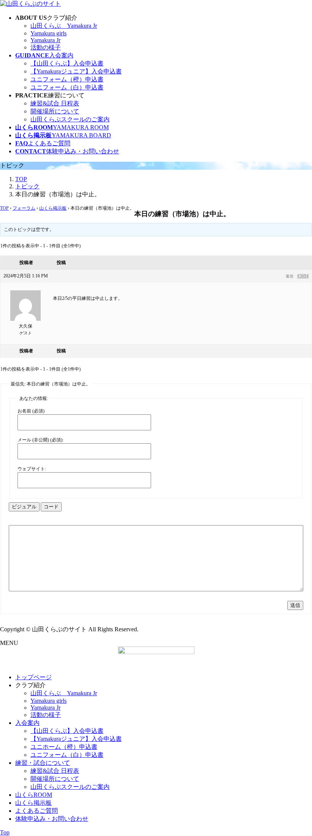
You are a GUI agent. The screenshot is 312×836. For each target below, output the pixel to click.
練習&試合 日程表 (54, 103)
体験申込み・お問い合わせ (51, 818)
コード (51, 507)
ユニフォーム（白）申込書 (66, 87)
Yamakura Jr (45, 40)
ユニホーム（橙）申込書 (63, 747)
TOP (4, 208)
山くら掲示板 (53, 208)
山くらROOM (33, 794)
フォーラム (24, 208)
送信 (295, 605)
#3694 (303, 276)
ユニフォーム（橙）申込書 (66, 79)
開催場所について (54, 111)
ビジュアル (24, 507)
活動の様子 (45, 47)
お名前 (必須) (31, 411)
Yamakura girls (48, 33)
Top (5, 832)
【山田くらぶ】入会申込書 (66, 63)
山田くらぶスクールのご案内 (70, 119)
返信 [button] (289, 276)
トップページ (33, 677)
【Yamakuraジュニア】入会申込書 (76, 71)
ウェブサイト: (32, 468)
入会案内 (27, 723)
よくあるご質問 (36, 810)
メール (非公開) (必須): (41, 440)
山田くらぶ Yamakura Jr (63, 25)
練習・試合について (42, 763)
